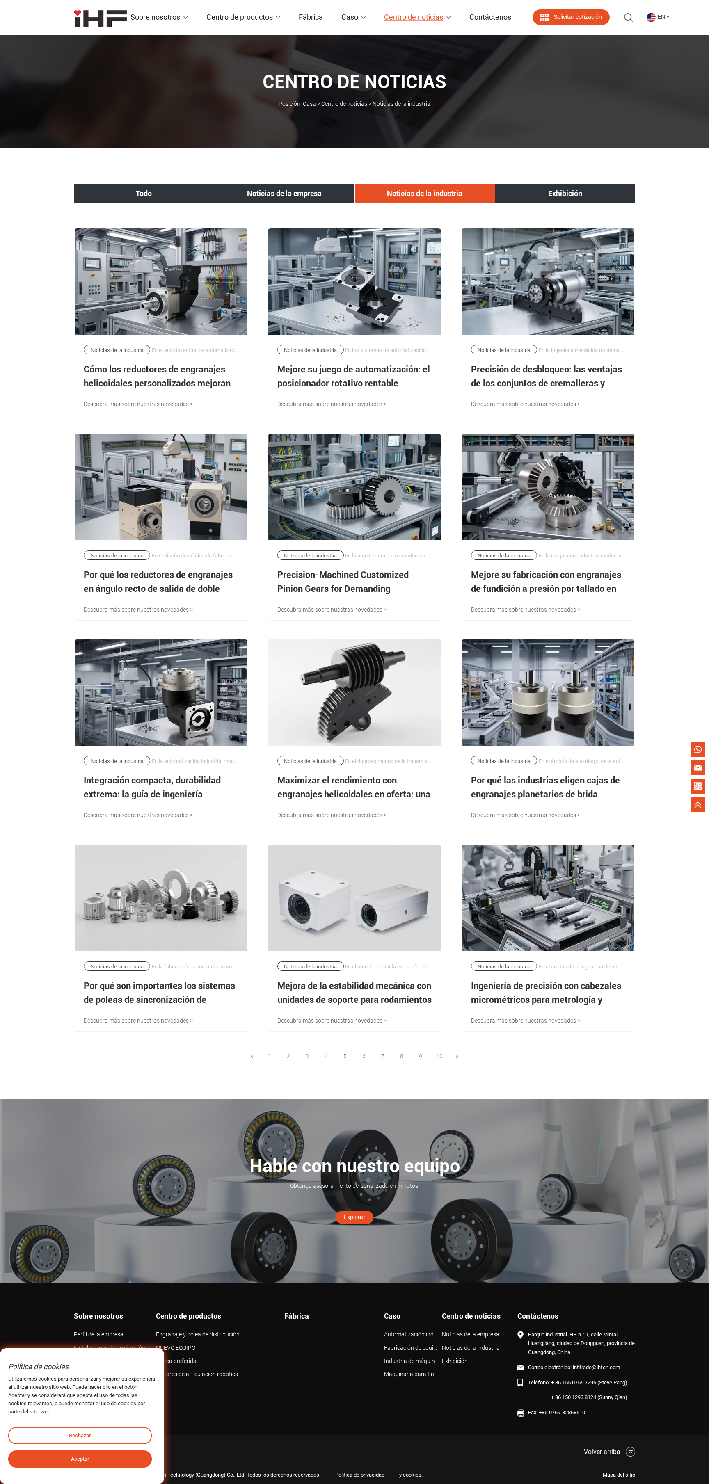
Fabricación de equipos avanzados (412, 1348)
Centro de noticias (344, 103)
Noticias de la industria (424, 193)
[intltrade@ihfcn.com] (698, 767)
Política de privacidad (359, 1475)
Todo (144, 193)
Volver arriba (602, 1452)
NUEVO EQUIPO (175, 1348)
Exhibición (565, 193)
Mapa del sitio (619, 1475)
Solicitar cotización (578, 17)
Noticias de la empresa (284, 193)
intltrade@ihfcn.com (596, 1367)
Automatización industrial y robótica (412, 1334)
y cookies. (411, 1475)
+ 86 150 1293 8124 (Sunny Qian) (589, 1397)
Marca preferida (176, 1361)
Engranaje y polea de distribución (198, 1334)
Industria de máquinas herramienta (412, 1361)
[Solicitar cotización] (698, 786)
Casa (309, 103)
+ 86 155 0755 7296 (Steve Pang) (589, 1382)
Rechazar (80, 1435)
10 (439, 1056)
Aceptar (80, 1459)
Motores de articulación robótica (197, 1374)
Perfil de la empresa (99, 1334)
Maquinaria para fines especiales (412, 1374)
